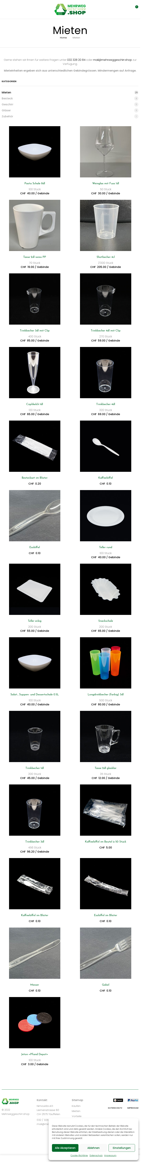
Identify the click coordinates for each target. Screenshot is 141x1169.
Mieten (6, 92)
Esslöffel (34, 547)
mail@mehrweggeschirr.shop (112, 60)
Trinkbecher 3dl (34, 841)
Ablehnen (93, 1148)
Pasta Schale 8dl (34, 183)
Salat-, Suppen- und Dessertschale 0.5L (34, 694)
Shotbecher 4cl (106, 257)
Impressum (110, 1155)
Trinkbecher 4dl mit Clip (105, 330)
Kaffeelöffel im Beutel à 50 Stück (105, 841)
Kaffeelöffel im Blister (34, 915)
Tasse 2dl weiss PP (34, 257)
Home (63, 37)
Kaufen (76, 1106)
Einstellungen (122, 1148)
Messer (34, 985)
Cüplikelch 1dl (34, 404)
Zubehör (7, 116)
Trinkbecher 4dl (105, 404)
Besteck (7, 98)
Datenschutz (96, 1155)
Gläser (6, 110)
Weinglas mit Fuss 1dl (105, 183)
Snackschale (105, 621)
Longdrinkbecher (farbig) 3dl (106, 694)
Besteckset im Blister (35, 478)
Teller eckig (34, 621)
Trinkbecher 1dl (34, 768)
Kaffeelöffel (105, 478)
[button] (134, 9)
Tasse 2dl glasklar (105, 768)
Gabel (105, 985)
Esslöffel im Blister (105, 915)
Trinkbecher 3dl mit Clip (35, 330)
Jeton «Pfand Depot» (34, 1054)
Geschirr (7, 104)
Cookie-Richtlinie (79, 1155)
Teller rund (105, 547)
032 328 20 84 (76, 60)
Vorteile (77, 1116)
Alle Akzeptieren (65, 1148)
